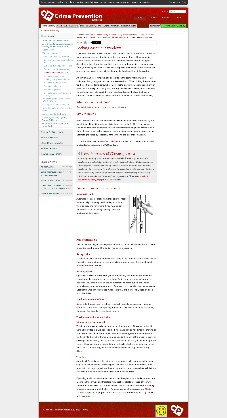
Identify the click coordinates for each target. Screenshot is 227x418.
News (153, 17)
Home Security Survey (175, 26)
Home (140, 17)
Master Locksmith (110, 141)
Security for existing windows (56, 56)
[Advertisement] (172, 80)
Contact (166, 17)
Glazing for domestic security (55, 104)
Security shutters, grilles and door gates (57, 109)
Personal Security (88, 26)
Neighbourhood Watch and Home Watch (55, 124)
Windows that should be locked (58, 66)
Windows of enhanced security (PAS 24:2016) (57, 100)
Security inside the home (54, 114)
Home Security (48, 26)
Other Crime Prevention (108, 26)
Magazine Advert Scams (56, 180)
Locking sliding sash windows (57, 79)
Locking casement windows (56, 72)
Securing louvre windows (55, 83)
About (180, 17)
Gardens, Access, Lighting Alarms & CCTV (54, 118)
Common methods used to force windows (58, 61)
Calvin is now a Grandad (56, 194)
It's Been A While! (56, 167)
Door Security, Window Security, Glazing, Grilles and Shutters (57, 45)
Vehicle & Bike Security (67, 26)
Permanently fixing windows (56, 69)
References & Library (51, 153)
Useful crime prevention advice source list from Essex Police (56, 187)
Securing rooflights (52, 86)
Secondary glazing (52, 89)
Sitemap (85, 410)
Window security (49, 53)
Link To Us (164, 11)
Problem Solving (128, 26)
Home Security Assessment (55, 40)
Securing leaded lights (54, 76)
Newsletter (155, 26)
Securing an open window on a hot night (57, 94)
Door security (48, 50)
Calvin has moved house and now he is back (56, 173)
